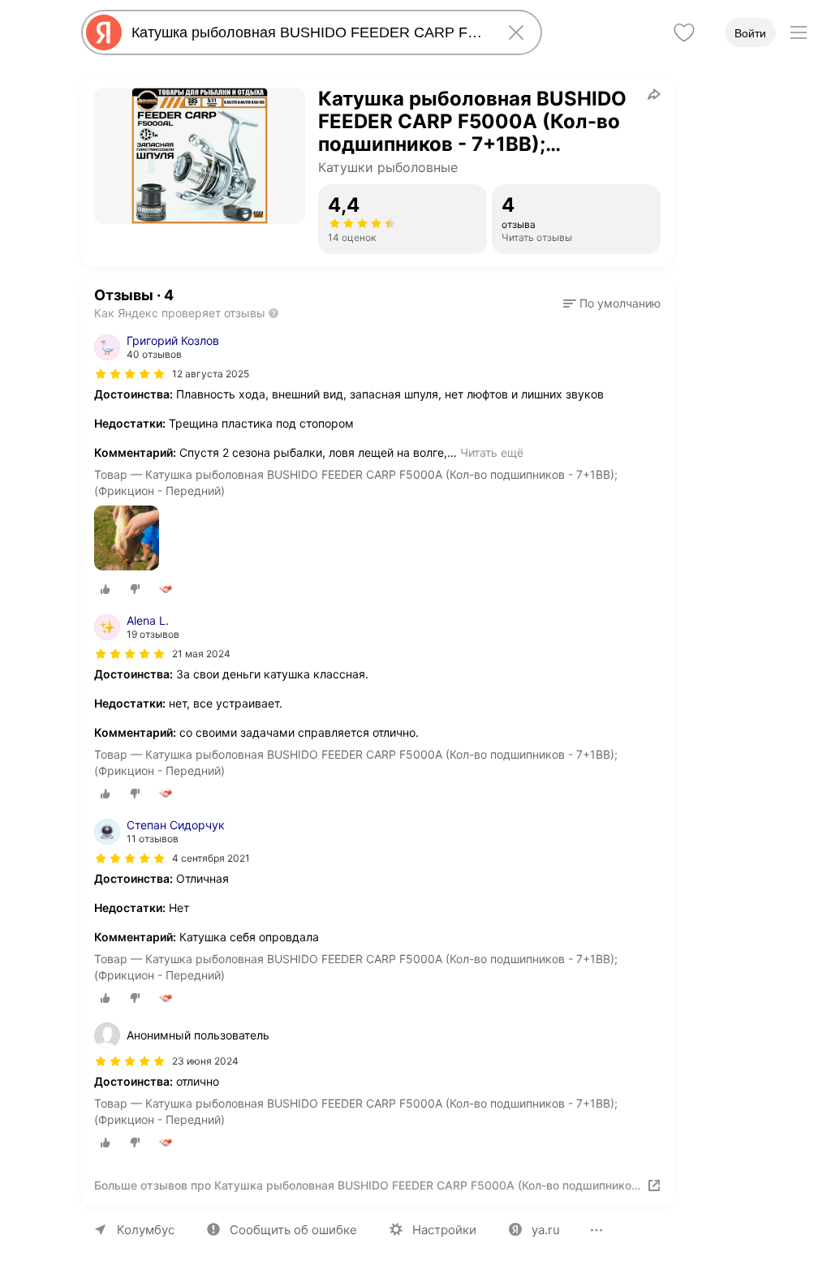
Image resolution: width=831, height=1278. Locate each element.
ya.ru (546, 1229)
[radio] (105, 589)
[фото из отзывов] (126, 539)
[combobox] (308, 32)
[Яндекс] (104, 32)
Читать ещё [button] (491, 452)
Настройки (444, 1229)
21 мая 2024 (201, 654)
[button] (612, 303)
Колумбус (145, 1229)
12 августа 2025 (210, 374)
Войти (750, 33)
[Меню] (798, 32)
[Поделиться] (654, 94)
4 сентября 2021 (211, 858)
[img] (130, 374)
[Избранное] (684, 32)
